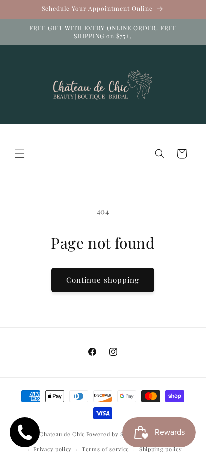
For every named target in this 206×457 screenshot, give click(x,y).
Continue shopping (103, 280)
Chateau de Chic (62, 433)
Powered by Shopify (114, 433)
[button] (20, 154)
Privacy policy (53, 449)
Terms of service (106, 449)
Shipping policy (161, 449)
